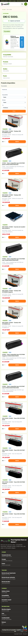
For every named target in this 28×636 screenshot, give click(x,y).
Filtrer (14, 111)
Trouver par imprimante (22, 42)
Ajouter (17, 141)
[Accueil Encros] (10, 4)
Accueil (3, 9)
